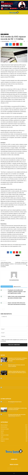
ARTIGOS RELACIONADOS (6, 286)
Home (2, 32)
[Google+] (12, 468)
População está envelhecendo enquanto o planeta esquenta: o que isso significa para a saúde (17, 291)
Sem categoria (6, 34)
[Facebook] (8, 468)
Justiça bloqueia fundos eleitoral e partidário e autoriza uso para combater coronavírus (7, 264)
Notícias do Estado (5, 429)
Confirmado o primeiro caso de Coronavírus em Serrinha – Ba (21, 264)
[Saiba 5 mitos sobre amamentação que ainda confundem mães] (4, 298)
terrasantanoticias (5, 41)
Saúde (2, 34)
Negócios (3, 441)
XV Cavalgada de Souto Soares (14, 401)
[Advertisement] (14, 22)
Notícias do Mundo (5, 439)
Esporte (2, 431)
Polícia (2, 433)
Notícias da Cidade (5, 435)
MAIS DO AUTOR (17, 286)
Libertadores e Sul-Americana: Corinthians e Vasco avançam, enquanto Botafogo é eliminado (17, 359)
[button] (26, 12)
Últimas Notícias (4, 425)
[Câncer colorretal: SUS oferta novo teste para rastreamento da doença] (4, 304)
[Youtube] (19, 468)
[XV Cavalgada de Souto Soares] (4, 403)
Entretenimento (4, 427)
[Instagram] (15, 468)
